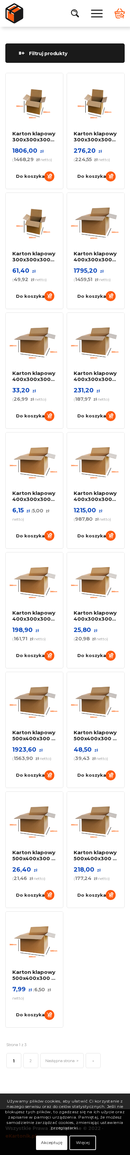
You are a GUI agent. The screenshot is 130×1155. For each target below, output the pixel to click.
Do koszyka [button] (30, 176)
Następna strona (60, 1060)
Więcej (83, 1142)
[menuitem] (75, 13)
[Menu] (93, 13)
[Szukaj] (75, 13)
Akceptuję (51, 1142)
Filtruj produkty (48, 53)
